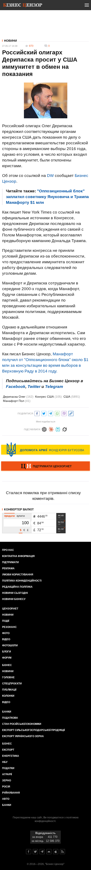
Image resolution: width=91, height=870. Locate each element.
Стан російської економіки (21, 723)
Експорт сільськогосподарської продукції (33, 730)
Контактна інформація (18, 556)
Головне (8, 677)
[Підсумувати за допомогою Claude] (51, 429)
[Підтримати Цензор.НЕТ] (45, 466)
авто (5, 798)
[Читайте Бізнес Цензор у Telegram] (42, 851)
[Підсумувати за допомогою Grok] (64, 429)
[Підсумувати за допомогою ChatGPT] (44, 429)
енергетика (10, 755)
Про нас (8, 550)
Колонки (8, 695)
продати (9, 515)
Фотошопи (10, 645)
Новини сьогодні (15, 592)
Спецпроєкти (12, 683)
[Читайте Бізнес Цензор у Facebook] (28, 851)
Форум (6, 657)
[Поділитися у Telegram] (50, 413)
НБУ (4, 762)
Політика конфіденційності (21, 580)
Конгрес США (48, 396)
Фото (6, 633)
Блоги (6, 651)
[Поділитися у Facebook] (37, 413)
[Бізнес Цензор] (22, 5)
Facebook (15, 386)
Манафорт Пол (16, 401)
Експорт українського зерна (23, 736)
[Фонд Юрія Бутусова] (45, 449)
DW (50, 175)
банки (6, 711)
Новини (10, 40)
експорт (8, 749)
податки (8, 768)
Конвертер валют (19, 509)
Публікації (9, 689)
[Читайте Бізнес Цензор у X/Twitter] (35, 851)
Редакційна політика (17, 586)
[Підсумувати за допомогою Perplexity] (57, 429)
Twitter (34, 386)
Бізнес (7, 665)
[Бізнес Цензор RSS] (62, 851)
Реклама (8, 568)
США (71, 396)
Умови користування (17, 574)
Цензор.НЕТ (10, 608)
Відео (6, 639)
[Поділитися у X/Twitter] (43, 413)
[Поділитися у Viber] (64, 413)
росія (6, 786)
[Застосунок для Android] (48, 851)
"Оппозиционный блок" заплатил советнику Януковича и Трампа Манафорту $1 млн (47, 197)
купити (21, 515)
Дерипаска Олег (18, 396)
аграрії (7, 774)
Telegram (54, 386)
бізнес (7, 743)
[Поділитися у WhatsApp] (57, 413)
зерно (6, 780)
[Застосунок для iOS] (55, 851)
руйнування (11, 792)
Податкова (10, 717)
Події (5, 620)
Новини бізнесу (13, 599)
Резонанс (9, 627)
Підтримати (10, 562)
